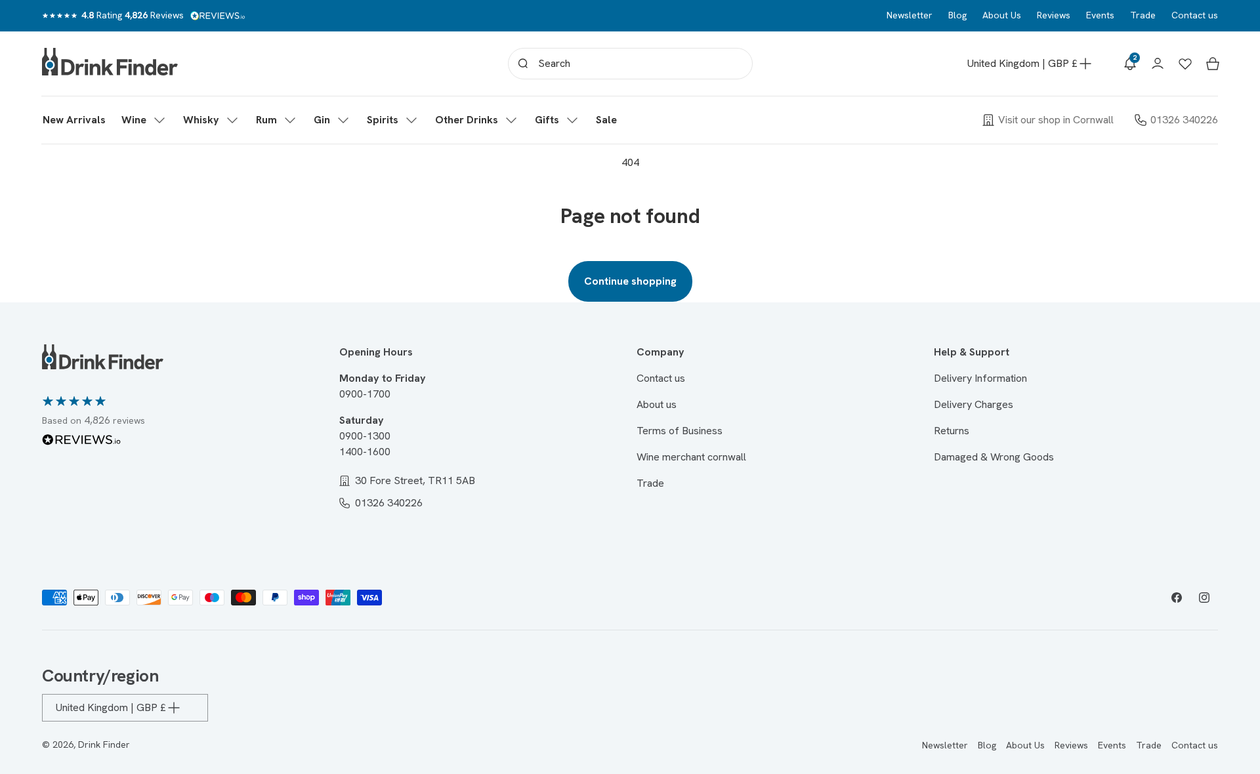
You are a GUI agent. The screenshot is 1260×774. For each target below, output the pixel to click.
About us (657, 404)
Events (1100, 15)
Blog (957, 15)
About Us (1001, 15)
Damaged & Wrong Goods (994, 457)
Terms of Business (680, 431)
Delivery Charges (973, 404)
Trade (1143, 15)
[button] (144, 120)
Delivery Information (980, 378)
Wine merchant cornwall (691, 457)
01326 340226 (1184, 120)
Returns (951, 431)
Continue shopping (630, 281)
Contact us (1194, 15)
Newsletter (910, 15)
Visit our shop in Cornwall (1056, 120)
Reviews (1053, 15)
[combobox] (630, 63)
